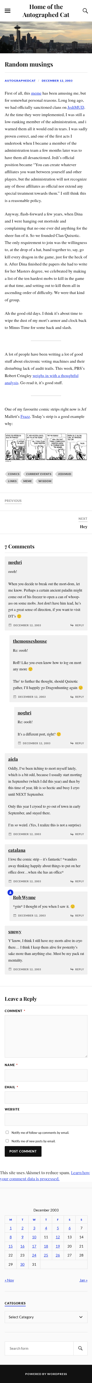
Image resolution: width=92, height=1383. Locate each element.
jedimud (64, 473)
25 (46, 1255)
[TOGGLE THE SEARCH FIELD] (85, 10)
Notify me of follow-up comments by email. (40, 1133)
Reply (79, 625)
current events (38, 473)
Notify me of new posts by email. (33, 1141)
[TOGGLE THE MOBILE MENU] (7, 10)
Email (11, 1087)
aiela (13, 759)
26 (58, 1255)
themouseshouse (30, 641)
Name (11, 1065)
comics (14, 473)
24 (34, 1255)
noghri (15, 562)
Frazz (25, 416)
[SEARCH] (80, 1348)
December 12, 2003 (57, 80)
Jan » (83, 1280)
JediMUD (75, 107)
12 (58, 1237)
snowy (14, 931)
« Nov (9, 1280)
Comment (15, 1011)
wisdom (44, 481)
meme (36, 93)
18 (46, 1246)
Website (12, 1109)
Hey (84, 526)
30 (22, 1264)
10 (34, 1237)
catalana (16, 850)
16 (22, 1246)
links (12, 481)
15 (10, 1246)
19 (58, 1246)
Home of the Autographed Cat (46, 10)
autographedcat (20, 80)
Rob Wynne (24, 897)
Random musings (29, 64)
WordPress (57, 1374)
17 (34, 1246)
